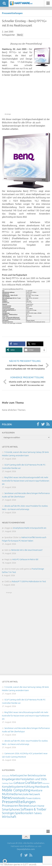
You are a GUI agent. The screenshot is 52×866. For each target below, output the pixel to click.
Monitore (36, 790)
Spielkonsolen (24, 813)
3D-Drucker (6, 776)
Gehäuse (19, 782)
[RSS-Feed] (48, 424)
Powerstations (33, 798)
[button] (17, 344)
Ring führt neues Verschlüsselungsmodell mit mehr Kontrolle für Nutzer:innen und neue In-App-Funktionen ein (25, 480)
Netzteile (23, 794)
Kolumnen (46, 783)
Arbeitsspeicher (18, 775)
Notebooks (18, 798)
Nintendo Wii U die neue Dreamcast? (27, 550)
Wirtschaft (9, 816)
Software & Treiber (33, 809)
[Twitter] (43, 424)
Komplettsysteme (13, 786)
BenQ (20, 35)
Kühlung (29, 786)
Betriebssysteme (37, 775)
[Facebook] (38, 424)
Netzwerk (34, 794)
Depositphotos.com (26, 849)
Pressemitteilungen (12, 13)
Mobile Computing (16, 790)
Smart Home (37, 805)
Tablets (38, 813)
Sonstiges (8, 813)
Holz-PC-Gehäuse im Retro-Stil (25, 559)
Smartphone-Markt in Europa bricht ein (29, 528)
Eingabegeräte (11, 779)
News (7, 797)
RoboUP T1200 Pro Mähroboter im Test (29, 581)
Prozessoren (10, 805)
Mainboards (42, 786)
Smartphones (11, 809)
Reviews (24, 805)
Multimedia (10, 794)
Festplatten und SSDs (33, 779)
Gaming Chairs (7, 783)
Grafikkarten (33, 782)
